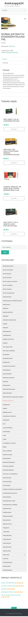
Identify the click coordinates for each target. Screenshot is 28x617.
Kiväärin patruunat (12, 52)
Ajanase (3, 589)
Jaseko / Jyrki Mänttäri (8, 583)
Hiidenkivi (12, 46)
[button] (25, 18)
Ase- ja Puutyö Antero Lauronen (11, 595)
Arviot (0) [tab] (5, 63)
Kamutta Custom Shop (8, 586)
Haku (5, 252)
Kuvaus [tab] (5, 59)
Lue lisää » (14, 129)
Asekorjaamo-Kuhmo (7, 592)
